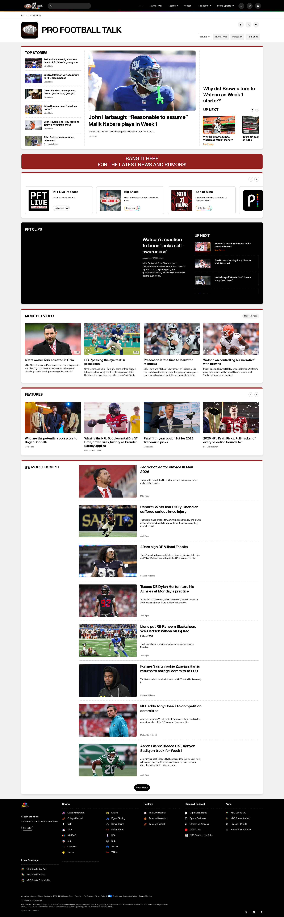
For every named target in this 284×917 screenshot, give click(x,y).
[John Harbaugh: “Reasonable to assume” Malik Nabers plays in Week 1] (141, 81)
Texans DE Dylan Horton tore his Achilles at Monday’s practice (167, 589)
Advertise (25, 896)
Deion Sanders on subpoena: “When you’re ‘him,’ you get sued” (60, 92)
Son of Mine (204, 192)
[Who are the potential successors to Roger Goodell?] (53, 417)
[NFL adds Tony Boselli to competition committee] (108, 720)
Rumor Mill (156, 5)
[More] (241, 6)
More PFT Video (250, 316)
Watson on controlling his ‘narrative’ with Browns (229, 362)
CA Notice (133, 896)
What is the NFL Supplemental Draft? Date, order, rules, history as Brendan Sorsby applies (111, 442)
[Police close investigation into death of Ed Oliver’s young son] (33, 63)
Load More (142, 787)
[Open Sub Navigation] (178, 6)
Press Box (79, 896)
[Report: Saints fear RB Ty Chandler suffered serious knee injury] (108, 521)
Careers (33, 896)
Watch (187, 5)
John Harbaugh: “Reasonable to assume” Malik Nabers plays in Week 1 (137, 121)
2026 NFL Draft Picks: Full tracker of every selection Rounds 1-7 (229, 440)
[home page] (33, 6)
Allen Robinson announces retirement (59, 139)
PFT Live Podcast (65, 192)
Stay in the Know (29, 817)
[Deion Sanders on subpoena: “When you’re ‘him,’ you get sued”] (33, 94)
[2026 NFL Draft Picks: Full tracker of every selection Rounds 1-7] (231, 417)
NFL (22, 15)
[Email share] (256, 25)
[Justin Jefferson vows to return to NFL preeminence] (33, 78)
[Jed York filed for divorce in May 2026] (108, 481)
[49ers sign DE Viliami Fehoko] (108, 561)
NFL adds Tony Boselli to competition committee (171, 708)
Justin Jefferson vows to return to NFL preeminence (61, 77)
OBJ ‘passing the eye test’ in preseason (104, 362)
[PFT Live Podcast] (39, 200)
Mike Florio (48, 66)
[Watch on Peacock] (253, 200)
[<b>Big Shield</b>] (110, 200)
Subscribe (27, 828)
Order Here (202, 208)
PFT (141, 5)
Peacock (237, 36)
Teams (203, 36)
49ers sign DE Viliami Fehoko (164, 547)
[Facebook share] (241, 25)
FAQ (56, 896)
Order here (130, 208)
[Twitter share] (248, 25)
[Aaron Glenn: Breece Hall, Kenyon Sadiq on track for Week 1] (108, 760)
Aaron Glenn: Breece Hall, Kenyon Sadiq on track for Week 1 (167, 748)
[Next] (257, 110)
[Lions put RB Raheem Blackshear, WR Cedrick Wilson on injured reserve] (108, 640)
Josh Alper (92, 137)
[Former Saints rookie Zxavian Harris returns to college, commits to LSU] (108, 680)
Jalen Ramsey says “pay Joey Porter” (60, 108)
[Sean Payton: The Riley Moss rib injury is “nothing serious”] (33, 125)
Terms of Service (145, 896)
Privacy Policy (100, 896)
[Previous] (252, 110)
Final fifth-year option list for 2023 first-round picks (168, 440)
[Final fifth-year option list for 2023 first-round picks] (172, 417)
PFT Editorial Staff (210, 447)
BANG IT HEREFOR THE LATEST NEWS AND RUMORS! (142, 162)
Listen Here (59, 208)
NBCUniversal (37, 901)
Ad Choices (88, 896)
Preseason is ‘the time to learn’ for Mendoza (168, 362)
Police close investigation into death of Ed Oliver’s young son (61, 61)
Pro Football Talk (34, 15)
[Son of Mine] (181, 200)
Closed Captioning (45, 896)
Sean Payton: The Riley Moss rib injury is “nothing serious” (61, 123)
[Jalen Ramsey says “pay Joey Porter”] (33, 109)
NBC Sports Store (66, 896)
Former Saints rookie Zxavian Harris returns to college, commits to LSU (170, 668)
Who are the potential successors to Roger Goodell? (51, 440)
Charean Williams (51, 144)
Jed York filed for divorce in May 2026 (166, 469)
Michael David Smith (92, 451)
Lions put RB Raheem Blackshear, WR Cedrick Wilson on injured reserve (168, 631)
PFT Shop (253, 36)
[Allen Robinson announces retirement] (33, 141)
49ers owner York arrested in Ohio (49, 360)
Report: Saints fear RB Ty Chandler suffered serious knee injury (169, 509)
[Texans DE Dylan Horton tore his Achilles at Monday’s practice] (108, 600)
